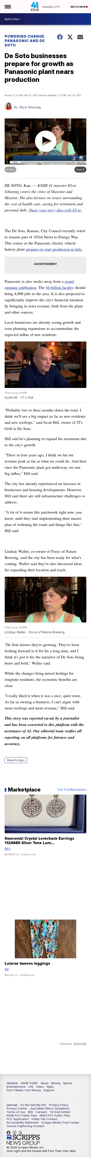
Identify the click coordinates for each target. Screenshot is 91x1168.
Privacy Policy (58, 1105)
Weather (12, 1083)
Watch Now (78, 7)
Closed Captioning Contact (25, 1126)
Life (30, 1086)
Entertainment (16, 1086)
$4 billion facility (60, 287)
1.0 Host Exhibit (60, 1112)
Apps (50, 1086)
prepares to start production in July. (54, 249)
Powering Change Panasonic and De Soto (25, 40)
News (45, 1083)
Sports (67, 1083)
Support (49, 1090)
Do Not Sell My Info (33, 1105)
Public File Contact (44, 1119)
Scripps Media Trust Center (60, 1122)
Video (40, 1086)
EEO (30, 1112)
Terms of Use (16, 1112)
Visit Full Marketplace (71, 789)
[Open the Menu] (7, 6)
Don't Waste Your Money (24, 1090)
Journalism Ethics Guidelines (49, 1108)
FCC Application (18, 1119)
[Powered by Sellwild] (80, 1043)
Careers (41, 1112)
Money (56, 1083)
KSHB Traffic (29, 1083)
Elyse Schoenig (30, 107)
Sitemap (12, 1105)
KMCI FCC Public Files (55, 1115)
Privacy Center (17, 1108)
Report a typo (16, 760)
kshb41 (10, 1133)
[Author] (8, 108)
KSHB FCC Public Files (22, 1115)
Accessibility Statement (23, 1122)
